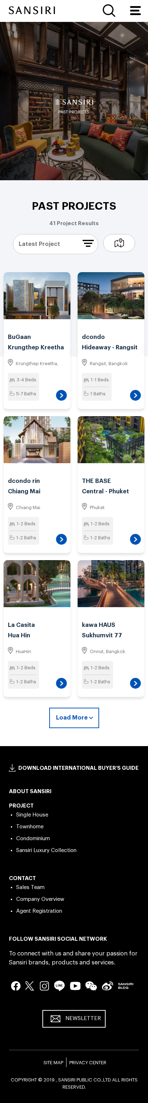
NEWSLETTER (83, 1018)
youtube (75, 986)
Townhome (29, 826)
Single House (32, 815)
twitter (30, 986)
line (59, 986)
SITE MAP (53, 1062)
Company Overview (40, 899)
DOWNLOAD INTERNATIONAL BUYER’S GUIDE (78, 768)
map (119, 243)
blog (125, 986)
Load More (72, 718)
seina (107, 986)
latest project (39, 244)
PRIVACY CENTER (87, 1062)
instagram (44, 986)
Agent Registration (39, 911)
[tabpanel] (74, 106)
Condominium (33, 838)
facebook (15, 986)
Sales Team (30, 887)
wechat (91, 986)
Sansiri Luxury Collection (46, 850)
